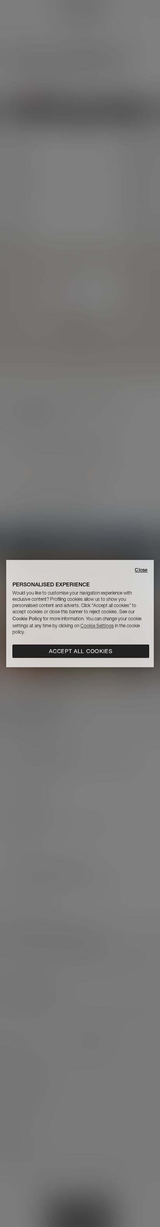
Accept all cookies (81, 651)
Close (141, 570)
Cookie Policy (27, 618)
